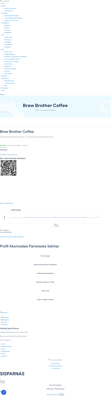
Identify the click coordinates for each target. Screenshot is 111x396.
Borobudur (8, 40)
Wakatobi (8, 66)
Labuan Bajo (8, 45)
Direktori (4, 356)
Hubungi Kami (5, 351)
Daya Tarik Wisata (10, 8)
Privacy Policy (55, 363)
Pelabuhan (8, 32)
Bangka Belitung (10, 54)
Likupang (7, 47)
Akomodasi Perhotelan (12, 16)
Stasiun (7, 28)
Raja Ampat (8, 73)
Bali (6, 85)
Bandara (7, 25)
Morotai (7, 71)
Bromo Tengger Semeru (12, 59)
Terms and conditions (55, 366)
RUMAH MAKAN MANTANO (45, 273)
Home (3, 4)
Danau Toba (8, 37)
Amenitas (4, 13)
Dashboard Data (6, 346)
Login (3, 349)
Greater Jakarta (10, 83)
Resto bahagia (45, 256)
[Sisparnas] (4, 1)
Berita (3, 354)
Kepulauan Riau (9, 81)
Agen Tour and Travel (11, 20)
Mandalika (8, 42)
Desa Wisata (9, 11)
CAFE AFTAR (45, 291)
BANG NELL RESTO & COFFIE (45, 282)
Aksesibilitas (5, 23)
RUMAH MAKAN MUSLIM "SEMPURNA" (45, 265)
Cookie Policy (55, 368)
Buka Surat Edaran (53, 394)
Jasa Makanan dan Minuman (13, 18)
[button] (4, 392)
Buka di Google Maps (6, 203)
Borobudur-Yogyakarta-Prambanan (16, 57)
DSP (2, 35)
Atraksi (3, 6)
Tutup (2, 382)
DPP (2, 49)
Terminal (7, 30)
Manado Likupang (10, 69)
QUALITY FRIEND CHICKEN (45, 300)
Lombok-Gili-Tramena (12, 61)
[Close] (0, 379)
